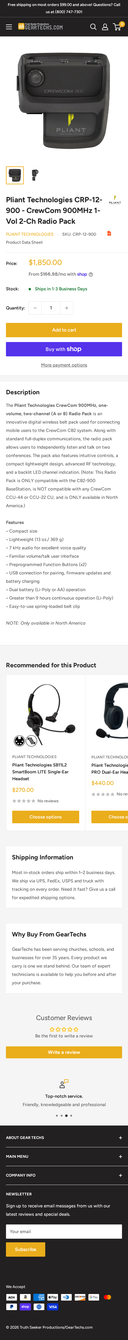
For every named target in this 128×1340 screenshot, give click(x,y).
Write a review (64, 1052)
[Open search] (93, 27)
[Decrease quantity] (35, 308)
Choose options (45, 817)
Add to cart (64, 330)
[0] (117, 26)
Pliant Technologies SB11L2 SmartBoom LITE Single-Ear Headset (40, 772)
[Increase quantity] (66, 308)
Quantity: (15, 308)
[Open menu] (9, 26)
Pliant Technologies (30, 234)
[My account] (105, 27)
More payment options (64, 365)
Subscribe (25, 1249)
